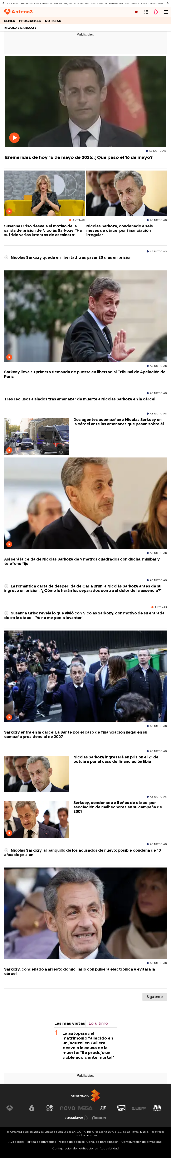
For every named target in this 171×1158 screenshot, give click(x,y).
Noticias (53, 21)
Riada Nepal (99, 3)
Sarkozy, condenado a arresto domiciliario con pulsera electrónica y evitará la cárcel (79, 971)
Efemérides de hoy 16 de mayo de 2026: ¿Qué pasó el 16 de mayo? (79, 157)
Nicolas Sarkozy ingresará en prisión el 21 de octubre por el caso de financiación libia (115, 759)
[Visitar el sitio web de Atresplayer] (76, 1118)
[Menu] (166, 12)
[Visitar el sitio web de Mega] (85, 1108)
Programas (30, 21)
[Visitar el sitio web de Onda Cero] (121, 1108)
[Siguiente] (168, 3)
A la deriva (81, 3)
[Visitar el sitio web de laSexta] (31, 1108)
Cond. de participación (102, 1141)
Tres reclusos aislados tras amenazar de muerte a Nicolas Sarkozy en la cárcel (79, 399)
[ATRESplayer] (156, 12)
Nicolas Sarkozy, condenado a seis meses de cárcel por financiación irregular (119, 230)
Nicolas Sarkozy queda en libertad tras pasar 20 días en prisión (71, 257)
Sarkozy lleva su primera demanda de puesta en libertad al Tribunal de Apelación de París (85, 374)
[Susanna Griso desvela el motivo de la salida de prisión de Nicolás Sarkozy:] (44, 193)
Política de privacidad (41, 1141)
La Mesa (13, 3)
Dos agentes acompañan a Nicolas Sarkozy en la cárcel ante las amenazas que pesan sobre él (118, 421)
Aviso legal (16, 1141)
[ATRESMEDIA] (85, 1095)
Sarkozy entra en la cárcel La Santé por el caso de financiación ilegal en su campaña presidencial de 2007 (75, 734)
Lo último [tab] (98, 1023)
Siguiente (155, 997)
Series (9, 21)
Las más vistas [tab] (69, 1023)
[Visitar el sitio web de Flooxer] (99, 1118)
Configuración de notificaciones (75, 1148)
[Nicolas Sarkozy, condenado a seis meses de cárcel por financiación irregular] (126, 193)
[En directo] (136, 12)
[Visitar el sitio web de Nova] (67, 1108)
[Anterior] (3, 3)
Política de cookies (71, 1141)
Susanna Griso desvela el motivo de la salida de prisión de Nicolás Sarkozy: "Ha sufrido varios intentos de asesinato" (43, 230)
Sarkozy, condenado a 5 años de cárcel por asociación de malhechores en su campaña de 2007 (117, 807)
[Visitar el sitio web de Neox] (49, 1108)
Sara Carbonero (152, 3)
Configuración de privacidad (141, 1141)
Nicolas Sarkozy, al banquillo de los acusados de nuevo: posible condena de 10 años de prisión (82, 852)
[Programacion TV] (146, 12)
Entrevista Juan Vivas (124, 3)
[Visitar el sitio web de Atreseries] (103, 1108)
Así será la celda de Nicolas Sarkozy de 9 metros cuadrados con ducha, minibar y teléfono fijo (82, 561)
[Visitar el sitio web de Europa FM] (139, 1108)
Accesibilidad (109, 1148)
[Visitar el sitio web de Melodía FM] (157, 1108)
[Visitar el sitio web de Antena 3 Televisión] (13, 1108)
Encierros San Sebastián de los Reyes (46, 3)
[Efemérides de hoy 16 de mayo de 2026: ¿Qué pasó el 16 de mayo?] (85, 101)
